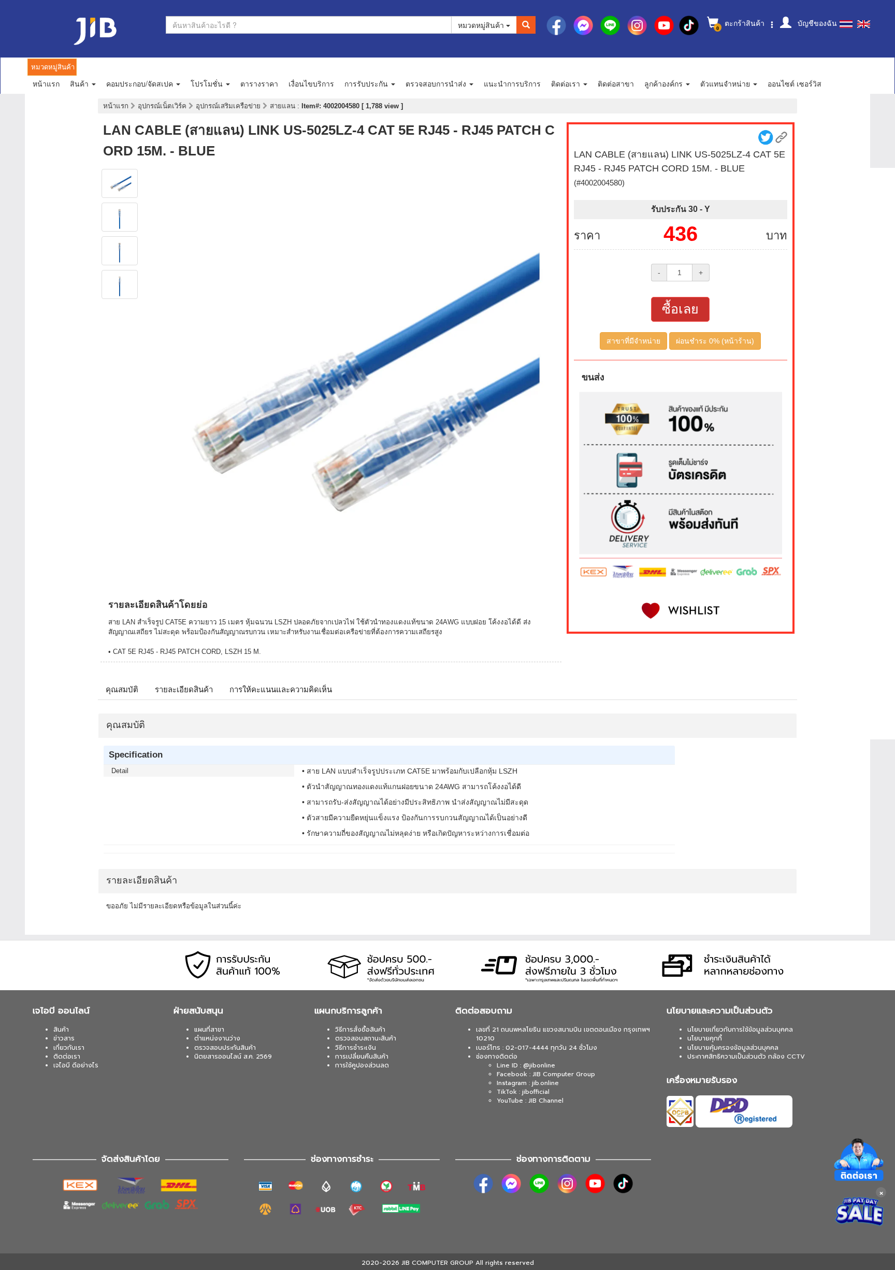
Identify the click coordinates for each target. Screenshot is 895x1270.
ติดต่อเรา (66, 1056)
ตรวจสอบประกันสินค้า (225, 1047)
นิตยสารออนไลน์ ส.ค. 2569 (233, 1056)
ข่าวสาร (64, 1038)
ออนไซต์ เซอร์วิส (794, 83)
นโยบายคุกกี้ (704, 1038)
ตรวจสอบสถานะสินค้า (365, 1038)
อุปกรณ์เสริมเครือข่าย (229, 106)
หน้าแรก (46, 83)
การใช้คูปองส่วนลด (362, 1065)
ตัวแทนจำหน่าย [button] (726, 83)
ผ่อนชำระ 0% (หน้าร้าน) (715, 341)
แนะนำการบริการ (512, 83)
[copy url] (781, 137)
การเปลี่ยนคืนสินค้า (361, 1056)
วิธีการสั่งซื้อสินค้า (360, 1029)
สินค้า (61, 1029)
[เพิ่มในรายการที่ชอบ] (680, 611)
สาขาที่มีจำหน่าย (633, 341)
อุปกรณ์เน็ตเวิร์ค (163, 106)
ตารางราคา (259, 83)
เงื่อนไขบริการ (311, 83)
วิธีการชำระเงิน (355, 1047)
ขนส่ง (593, 377)
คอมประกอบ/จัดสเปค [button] (140, 83)
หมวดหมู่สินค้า (482, 25)
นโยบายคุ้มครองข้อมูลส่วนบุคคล (732, 1047)
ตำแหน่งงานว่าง (217, 1038)
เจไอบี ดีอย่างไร (75, 1065)
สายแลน (283, 106)
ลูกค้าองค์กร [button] (664, 83)
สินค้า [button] (80, 83)
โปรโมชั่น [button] (208, 83)
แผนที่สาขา (209, 1029)
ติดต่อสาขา (616, 83)
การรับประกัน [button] (367, 83)
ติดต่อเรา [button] (566, 83)
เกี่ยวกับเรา (68, 1047)
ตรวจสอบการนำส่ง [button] (437, 83)
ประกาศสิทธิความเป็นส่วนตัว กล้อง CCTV (746, 1056)
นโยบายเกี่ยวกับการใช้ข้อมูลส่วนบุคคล (740, 1029)
